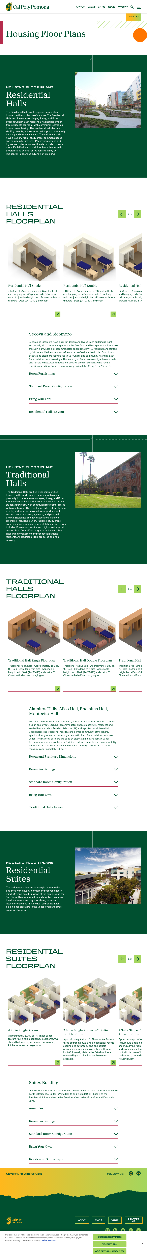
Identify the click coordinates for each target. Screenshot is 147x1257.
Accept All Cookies (109, 1251)
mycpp (123, 7)
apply (80, 7)
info (101, 7)
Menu (132, 17)
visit (91, 7)
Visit (115, 1220)
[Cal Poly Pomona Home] (27, 6)
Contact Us (134, 1220)
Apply (82, 1220)
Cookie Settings (109, 1237)
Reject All (109, 1244)
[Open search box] (132, 6)
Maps (98, 1220)
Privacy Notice (49, 1240)
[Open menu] (139, 6)
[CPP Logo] (14, 1220)
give (111, 7)
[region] (73, 1244)
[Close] (142, 1243)
